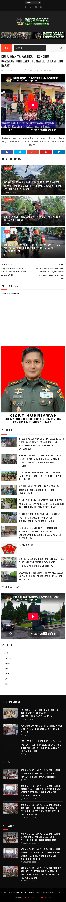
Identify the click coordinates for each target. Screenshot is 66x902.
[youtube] (41, 7)
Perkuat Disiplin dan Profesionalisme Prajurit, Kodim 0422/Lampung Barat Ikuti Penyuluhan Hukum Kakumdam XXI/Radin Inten (42, 746)
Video (49, 70)
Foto (7, 231)
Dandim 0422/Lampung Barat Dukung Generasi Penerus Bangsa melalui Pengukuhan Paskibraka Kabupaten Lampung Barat (41, 809)
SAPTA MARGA (26, 544)
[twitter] (31, 7)
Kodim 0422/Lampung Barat (28, 893)
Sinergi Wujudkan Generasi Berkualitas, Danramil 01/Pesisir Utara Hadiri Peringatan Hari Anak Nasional (41, 562)
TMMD (6, 679)
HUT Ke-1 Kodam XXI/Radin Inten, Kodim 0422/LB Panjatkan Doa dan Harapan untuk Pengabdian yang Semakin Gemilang (40, 460)
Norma (6, 668)
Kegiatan (8, 200)
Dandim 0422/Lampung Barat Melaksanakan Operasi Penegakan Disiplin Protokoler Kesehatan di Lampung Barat (32, 248)
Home (7, 48)
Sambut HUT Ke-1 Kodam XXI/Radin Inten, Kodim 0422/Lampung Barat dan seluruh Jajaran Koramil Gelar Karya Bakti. (41, 503)
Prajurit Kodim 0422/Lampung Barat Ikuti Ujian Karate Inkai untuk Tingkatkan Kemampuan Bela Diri (39, 517)
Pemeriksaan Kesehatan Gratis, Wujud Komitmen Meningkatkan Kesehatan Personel (42, 729)
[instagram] (36, 7)
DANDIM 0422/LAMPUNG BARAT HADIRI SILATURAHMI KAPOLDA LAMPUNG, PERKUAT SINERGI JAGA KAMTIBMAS (40, 773)
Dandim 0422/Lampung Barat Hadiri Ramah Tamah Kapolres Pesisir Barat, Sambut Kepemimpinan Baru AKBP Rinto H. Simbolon (41, 790)
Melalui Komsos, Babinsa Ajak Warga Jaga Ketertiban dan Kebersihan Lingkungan (39, 490)
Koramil (7, 663)
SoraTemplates (28, 897)
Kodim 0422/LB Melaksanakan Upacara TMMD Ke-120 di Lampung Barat (32, 218)
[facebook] (25, 7)
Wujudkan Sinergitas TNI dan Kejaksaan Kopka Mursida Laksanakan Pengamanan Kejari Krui (41, 576)
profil (6, 673)
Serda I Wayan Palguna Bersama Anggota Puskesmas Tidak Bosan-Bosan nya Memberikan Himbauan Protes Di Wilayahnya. (41, 444)
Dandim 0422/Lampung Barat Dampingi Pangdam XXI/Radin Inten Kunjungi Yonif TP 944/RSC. (41, 476)
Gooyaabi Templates (43, 897)
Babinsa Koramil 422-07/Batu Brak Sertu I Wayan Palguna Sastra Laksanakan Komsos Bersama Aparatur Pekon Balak (40, 533)
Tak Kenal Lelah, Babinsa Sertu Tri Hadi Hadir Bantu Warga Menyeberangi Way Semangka (40, 713)
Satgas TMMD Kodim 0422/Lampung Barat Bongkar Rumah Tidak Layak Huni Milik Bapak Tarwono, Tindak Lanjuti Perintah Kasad (33, 185)
